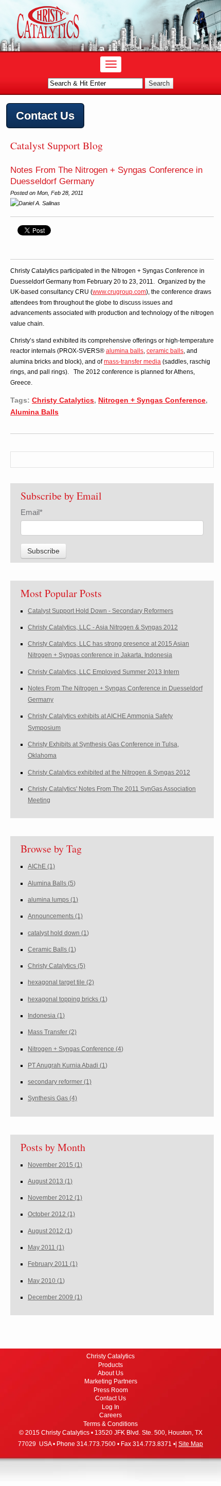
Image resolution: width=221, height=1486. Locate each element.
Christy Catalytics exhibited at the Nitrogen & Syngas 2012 (109, 772)
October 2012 (51, 1214)
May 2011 (46, 1247)
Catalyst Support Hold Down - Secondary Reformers (100, 611)
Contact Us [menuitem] (110, 1398)
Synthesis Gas (52, 1098)
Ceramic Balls (52, 949)
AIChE (41, 866)
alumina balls (124, 350)
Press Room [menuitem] (111, 1390)
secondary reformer (59, 1081)
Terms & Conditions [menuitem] (110, 1424)
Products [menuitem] (110, 1365)
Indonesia (46, 1015)
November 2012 (55, 1197)
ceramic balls (164, 350)
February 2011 (53, 1263)
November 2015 (55, 1164)
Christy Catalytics (63, 400)
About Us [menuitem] (110, 1373)
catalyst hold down (58, 933)
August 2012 (50, 1231)
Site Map (190, 1444)
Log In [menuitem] (110, 1407)
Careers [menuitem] (110, 1415)
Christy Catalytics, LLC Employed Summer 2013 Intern (103, 672)
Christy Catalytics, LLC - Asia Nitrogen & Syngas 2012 (103, 627)
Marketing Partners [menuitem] (110, 1381)
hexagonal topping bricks (67, 999)
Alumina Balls (34, 412)
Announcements (55, 916)
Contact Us (45, 115)
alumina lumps (53, 899)
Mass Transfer (52, 1032)
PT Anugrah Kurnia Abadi (67, 1065)
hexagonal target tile (61, 982)
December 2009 (55, 1297)
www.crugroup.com (119, 291)
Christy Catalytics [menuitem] (110, 1356)
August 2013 (50, 1181)
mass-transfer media (132, 361)
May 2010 (46, 1280)
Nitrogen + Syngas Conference (152, 400)
